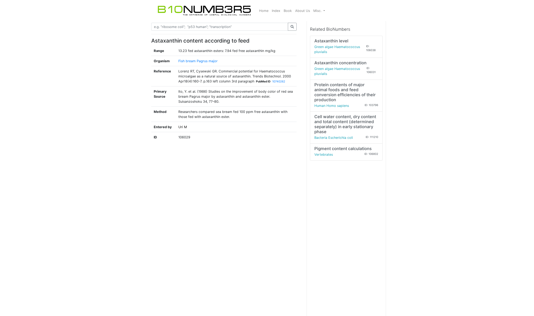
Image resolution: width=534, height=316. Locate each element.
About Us (302, 11)
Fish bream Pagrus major (198, 61)
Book (288, 11)
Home (263, 11)
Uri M (182, 127)
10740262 (278, 81)
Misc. (317, 11)
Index (276, 11)
